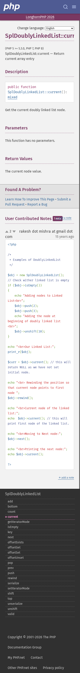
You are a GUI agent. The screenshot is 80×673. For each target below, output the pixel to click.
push (11, 573)
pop (10, 563)
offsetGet (14, 547)
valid (11, 614)
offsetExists (16, 542)
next (11, 537)
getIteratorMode (19, 522)
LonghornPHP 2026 (40, 17)
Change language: (30, 28)
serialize (13, 583)
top (10, 598)
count (11, 511)
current (13, 517)
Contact (37, 658)
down (14, 232)
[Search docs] (65, 7)
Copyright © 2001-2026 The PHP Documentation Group (32, 642)
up (8, 232)
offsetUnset (16, 558)
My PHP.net (16, 658)
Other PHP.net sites (22, 668)
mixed (12, 97)
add (10, 501)
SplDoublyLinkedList (23, 494)
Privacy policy (53, 668)
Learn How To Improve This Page (29, 199)
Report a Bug (37, 204)
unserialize (15, 604)
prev (11, 568)
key (10, 532)
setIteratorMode (19, 588)
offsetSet (14, 552)
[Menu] (74, 7)
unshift (12, 609)
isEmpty (13, 527)
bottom (12, 506)
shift (11, 593)
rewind (12, 578)
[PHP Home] (11, 7)
